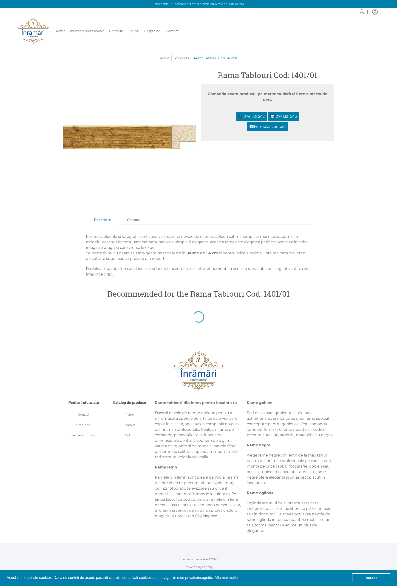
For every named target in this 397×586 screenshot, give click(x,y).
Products (181, 58)
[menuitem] (362, 12)
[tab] (102, 220)
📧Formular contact (267, 126)
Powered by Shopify (199, 567)
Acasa (165, 58)
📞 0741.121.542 (251, 116)
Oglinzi (129, 435)
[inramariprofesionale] (33, 31)
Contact (83, 414)
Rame (129, 414)
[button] (375, 12)
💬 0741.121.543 (283, 116)
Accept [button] (371, 578)
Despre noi (83, 425)
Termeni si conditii (83, 435)
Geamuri (130, 425)
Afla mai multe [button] (226, 578)
